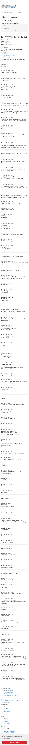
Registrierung (4, 2)
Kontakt (6, 718)
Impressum (7, 723)
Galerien (6, 707)
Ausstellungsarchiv (8, 57)
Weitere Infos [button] (6, 738)
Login (2, 1)
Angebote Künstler (8, 693)
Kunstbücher (7, 713)
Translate (13, 7)
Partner (6, 720)
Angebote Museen (8, 692)
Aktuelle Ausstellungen (9, 55)
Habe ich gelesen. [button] (14, 742)
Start (6, 27)
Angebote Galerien (8, 690)
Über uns (6, 721)
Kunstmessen (7, 711)
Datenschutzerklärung (9, 731)
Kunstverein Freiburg (10, 30)
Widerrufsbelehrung (9, 732)
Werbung (6, 697)
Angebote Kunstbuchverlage (11, 695)
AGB (16, 732)
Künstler (6, 710)
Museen (7, 28)
